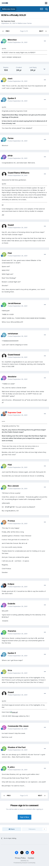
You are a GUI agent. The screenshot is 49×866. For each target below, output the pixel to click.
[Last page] (46, 31)
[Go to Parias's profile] (4, 139)
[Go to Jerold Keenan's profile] (4, 304)
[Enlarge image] (14, 712)
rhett (10, 78)
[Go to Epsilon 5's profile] (4, 99)
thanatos (12, 631)
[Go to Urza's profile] (4, 672)
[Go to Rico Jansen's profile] (4, 487)
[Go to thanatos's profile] (4, 632)
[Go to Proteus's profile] (4, 522)
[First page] (3, 31)
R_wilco (11, 767)
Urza (10, 670)
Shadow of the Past (17, 747)
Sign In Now (24, 817)
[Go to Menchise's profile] (4, 41)
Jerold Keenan (14, 303)
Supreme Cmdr (9, 21)
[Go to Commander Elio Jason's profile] (4, 727)
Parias (10, 138)
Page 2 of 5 (24, 31)
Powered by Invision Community (24, 863)
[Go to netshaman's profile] (4, 335)
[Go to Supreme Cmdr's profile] (4, 414)
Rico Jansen (13, 486)
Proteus (11, 521)
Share (12, 829)
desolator (12, 376)
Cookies (31, 858)
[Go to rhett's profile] (4, 80)
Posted (17, 42)
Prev (7, 31)
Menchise (12, 40)
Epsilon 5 (12, 98)
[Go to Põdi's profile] (4, 254)
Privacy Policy (20, 858)
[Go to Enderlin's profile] (4, 605)
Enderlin (11, 603)
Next (41, 31)
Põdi (10, 253)
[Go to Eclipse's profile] (4, 585)
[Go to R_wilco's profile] (4, 768)
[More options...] (45, 41)
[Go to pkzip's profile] (4, 157)
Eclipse (11, 584)
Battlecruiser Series (25, 23)
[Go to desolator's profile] (4, 378)
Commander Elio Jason (18, 726)
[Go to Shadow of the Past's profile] (4, 748)
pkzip (10, 155)
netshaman (13, 333)
